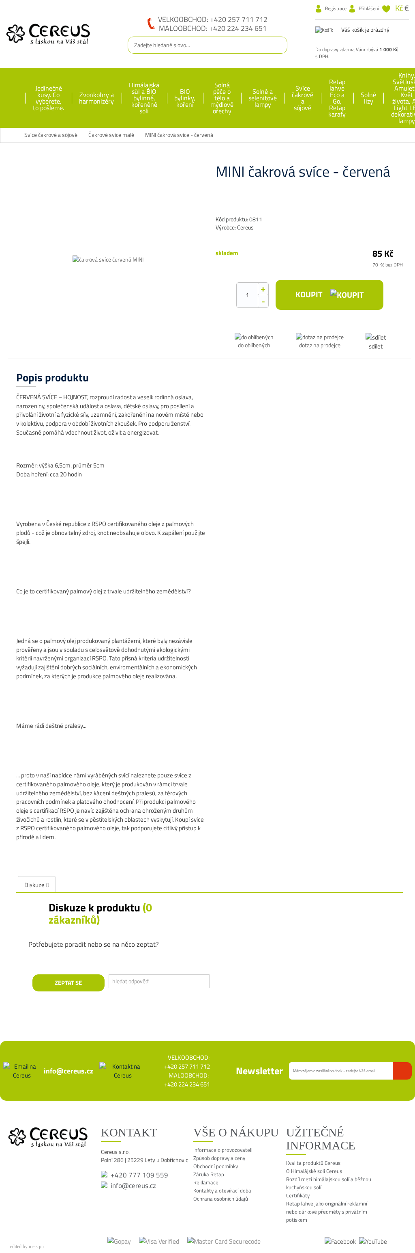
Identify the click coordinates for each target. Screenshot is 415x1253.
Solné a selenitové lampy (262, 98)
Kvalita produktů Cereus (313, 1163)
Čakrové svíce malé (111, 135)
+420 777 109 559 (139, 1175)
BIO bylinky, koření (184, 98)
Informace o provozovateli (222, 1150)
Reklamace (205, 1182)
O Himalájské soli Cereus (314, 1171)
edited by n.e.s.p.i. (27, 1246)
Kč (399, 8)
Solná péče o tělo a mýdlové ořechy (221, 98)
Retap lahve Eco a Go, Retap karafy (337, 98)
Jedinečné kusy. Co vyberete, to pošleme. (48, 98)
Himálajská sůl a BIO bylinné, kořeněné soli (144, 98)
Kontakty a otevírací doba (222, 1190)
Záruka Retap (208, 1174)
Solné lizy (368, 98)
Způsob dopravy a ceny (219, 1158)
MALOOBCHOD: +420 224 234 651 (213, 28)
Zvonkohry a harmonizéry (96, 98)
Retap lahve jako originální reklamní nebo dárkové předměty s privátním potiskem (326, 1211)
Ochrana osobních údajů (220, 1199)
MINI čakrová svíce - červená (179, 135)
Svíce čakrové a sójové (302, 98)
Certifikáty (298, 1195)
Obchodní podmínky (215, 1166)
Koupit (309, 294)
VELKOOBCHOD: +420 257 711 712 (212, 19)
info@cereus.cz (68, 1070)
